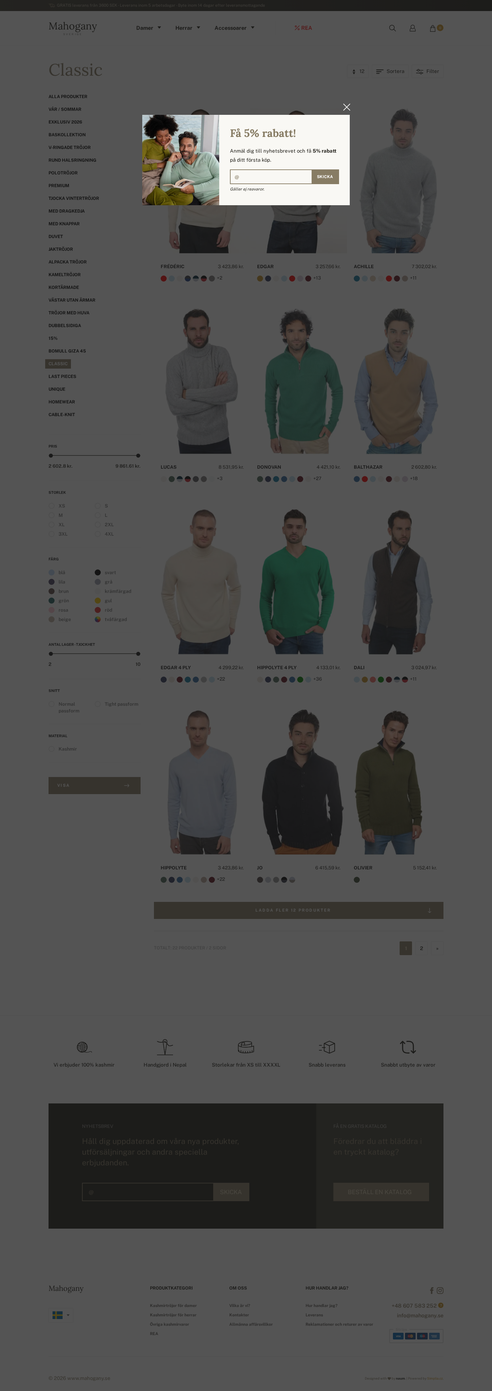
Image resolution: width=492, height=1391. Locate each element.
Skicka (325, 176)
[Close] (344, 107)
